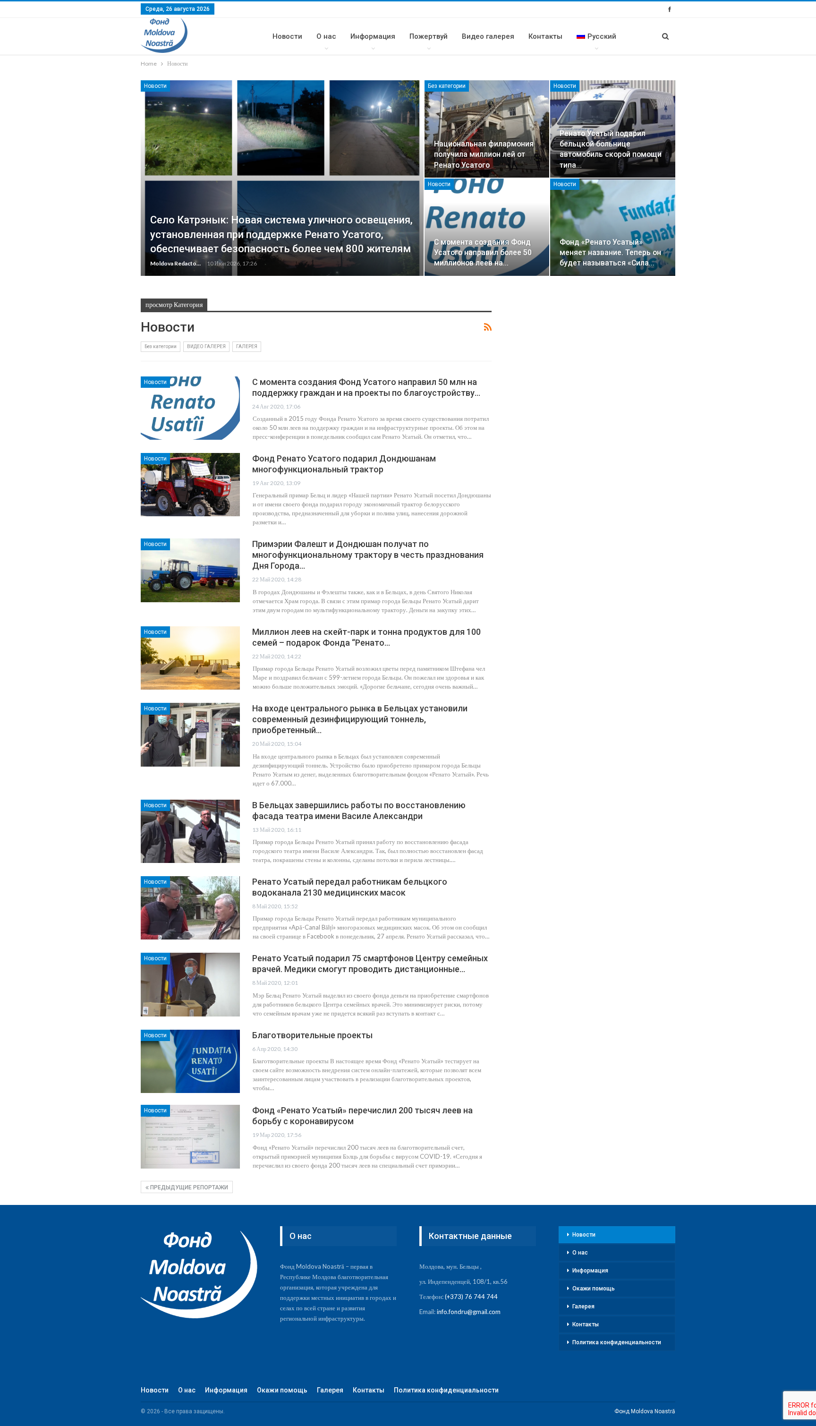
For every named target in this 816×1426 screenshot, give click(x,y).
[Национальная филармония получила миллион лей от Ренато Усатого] (487, 129)
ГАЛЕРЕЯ (246, 346)
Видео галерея (488, 36)
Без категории (447, 86)
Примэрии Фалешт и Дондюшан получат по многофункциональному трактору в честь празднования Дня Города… (368, 555)
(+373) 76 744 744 (471, 1296)
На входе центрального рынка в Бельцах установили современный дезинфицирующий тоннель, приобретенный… (360, 719)
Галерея (583, 1306)
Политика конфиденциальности (616, 1342)
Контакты (545, 36)
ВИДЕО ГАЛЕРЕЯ (206, 346)
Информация (372, 36)
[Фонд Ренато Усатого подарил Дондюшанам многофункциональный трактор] (190, 484)
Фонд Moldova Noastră (644, 1411)
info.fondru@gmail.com (469, 1311)
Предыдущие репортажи (188, 1187)
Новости (287, 36)
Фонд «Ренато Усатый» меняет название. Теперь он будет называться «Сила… (610, 252)
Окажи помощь (593, 1288)
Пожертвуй (428, 36)
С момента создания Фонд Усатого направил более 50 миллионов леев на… (483, 252)
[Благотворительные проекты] (190, 1061)
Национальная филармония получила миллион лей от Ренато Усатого (484, 154)
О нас (326, 36)
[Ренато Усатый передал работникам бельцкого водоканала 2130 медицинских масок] (190, 907)
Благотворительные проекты (312, 1035)
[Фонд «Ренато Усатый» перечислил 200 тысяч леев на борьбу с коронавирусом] (190, 1136)
